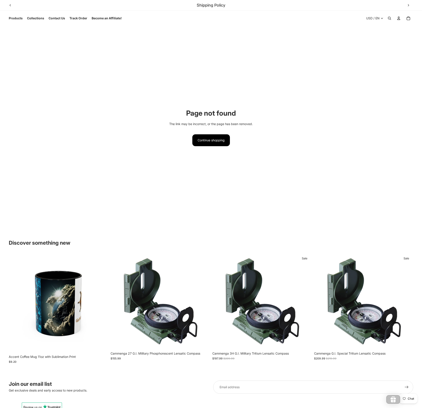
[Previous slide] (10, 5)
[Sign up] (406, 387)
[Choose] (101, 346)
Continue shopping (211, 140)
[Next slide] (408, 5)
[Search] (389, 18)
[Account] (399, 18)
